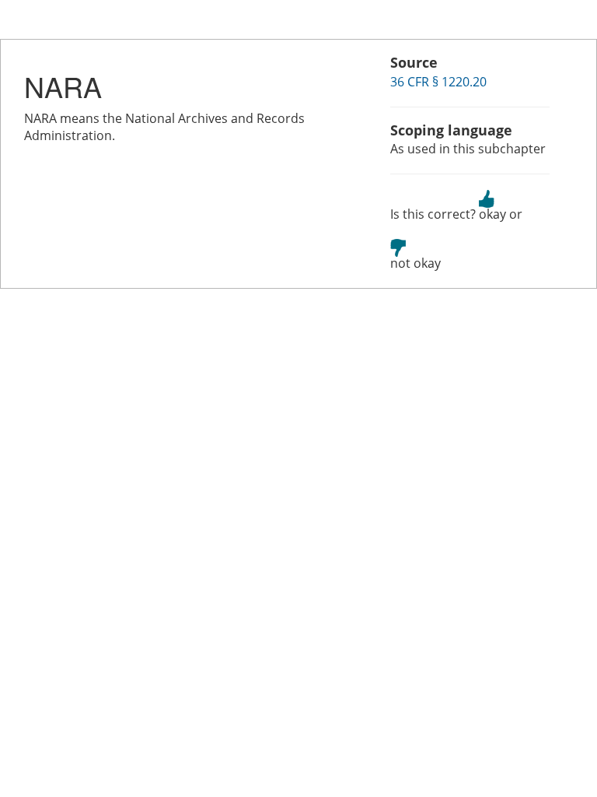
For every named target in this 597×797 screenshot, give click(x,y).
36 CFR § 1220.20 (438, 81)
